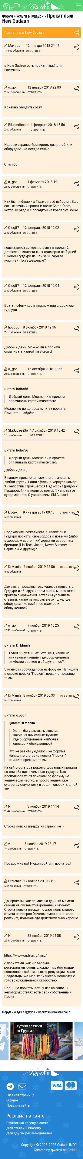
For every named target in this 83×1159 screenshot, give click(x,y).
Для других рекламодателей (29, 1133)
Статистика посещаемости (27, 1123)
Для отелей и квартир (23, 1128)
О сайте (12, 1100)
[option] (41, 1041)
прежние (67, 674)
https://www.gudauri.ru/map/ (25, 955)
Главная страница (20, 1095)
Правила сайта (18, 1105)
